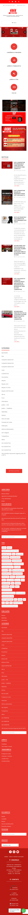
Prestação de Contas (7, 422)
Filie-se (3, 394)
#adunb (4, 547)
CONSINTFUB (5, 373)
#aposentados (5, 557)
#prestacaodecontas (7, 589)
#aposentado (20, 554)
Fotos (3, 398)
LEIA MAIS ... (17, 185)
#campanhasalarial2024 (7, 567)
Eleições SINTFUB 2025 (7, 391)
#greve (3, 580)
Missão (3, 501)
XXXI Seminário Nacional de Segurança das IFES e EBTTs (14, 728)
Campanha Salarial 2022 (8, 363)
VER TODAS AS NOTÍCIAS (14, 471)
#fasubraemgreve (20, 576)
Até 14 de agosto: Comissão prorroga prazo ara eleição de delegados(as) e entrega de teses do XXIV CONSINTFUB (14, 530)
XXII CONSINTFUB (6, 450)
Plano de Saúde (5, 418)
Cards (3, 370)
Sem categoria (5, 432)
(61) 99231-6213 (22, 5)
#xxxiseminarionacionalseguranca (9, 606)
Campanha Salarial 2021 (8, 359)
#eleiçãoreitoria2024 (17, 573)
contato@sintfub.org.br (10, 5)
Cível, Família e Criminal (7, 746)
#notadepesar (5, 586)
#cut (10, 570)
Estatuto (3, 816)
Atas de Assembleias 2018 (7, 824)
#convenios (4, 570)
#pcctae (12, 586)
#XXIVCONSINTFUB (18, 602)
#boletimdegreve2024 (7, 564)
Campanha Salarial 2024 (8, 366)
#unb (7, 602)
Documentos (5, 377)
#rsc (15, 599)
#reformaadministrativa (7, 599)
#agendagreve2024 (6, 554)
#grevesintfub (10, 580)
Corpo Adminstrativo (6, 498)
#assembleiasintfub (16, 560)
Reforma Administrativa (7, 429)
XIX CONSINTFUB (6, 443)
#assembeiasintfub (6, 560)
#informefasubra (6, 583)
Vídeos (3, 439)
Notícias (4, 415)
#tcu (3, 602)
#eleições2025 (5, 576)
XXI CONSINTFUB (6, 446)
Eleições (4, 380)
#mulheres (17, 583)
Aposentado (5, 352)
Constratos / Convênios (7, 756)
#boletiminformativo (18, 564)
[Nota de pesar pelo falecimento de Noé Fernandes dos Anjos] (7, 219)
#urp (11, 602)
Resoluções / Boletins (6, 826)
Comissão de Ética (6, 761)
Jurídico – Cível (5, 405)
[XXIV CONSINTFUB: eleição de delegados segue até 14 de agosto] (7, 197)
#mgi (13, 583)
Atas (3, 356)
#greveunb (17, 580)
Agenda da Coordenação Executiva (9, 496)
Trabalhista (4, 744)
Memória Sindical (5, 493)
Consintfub (4, 819)
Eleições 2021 (5, 384)
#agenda (9, 547)
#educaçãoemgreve (6, 573)
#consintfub (17, 567)
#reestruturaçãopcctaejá (7, 596)
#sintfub (20, 599)
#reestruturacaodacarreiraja (8, 593)
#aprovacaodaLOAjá (15, 557)
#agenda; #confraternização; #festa (10, 551)
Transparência (5, 436)
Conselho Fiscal (5, 758)
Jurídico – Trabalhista (7, 408)
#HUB (22, 580)
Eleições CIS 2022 (6, 387)
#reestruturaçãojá (21, 593)
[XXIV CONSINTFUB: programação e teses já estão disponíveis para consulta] (7, 165)
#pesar (17, 586)
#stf (24, 599)
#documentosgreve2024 (18, 570)
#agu (14, 554)
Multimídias (4, 412)
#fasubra (12, 576)
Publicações (5, 425)
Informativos (5, 401)
